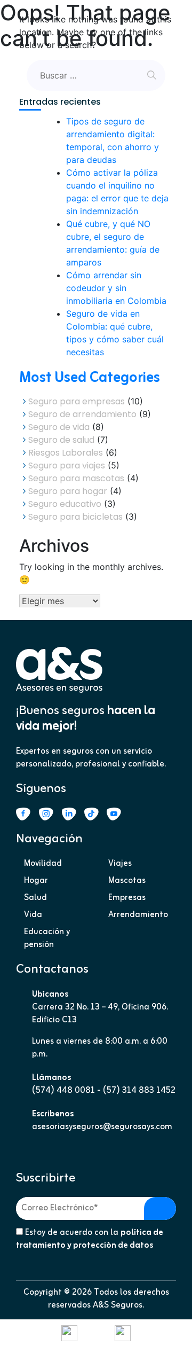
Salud (35, 898)
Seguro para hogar (67, 491)
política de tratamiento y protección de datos (89, 1239)
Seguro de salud (61, 440)
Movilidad (43, 864)
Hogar (36, 881)
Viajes (120, 864)
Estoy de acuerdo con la (89, 1239)
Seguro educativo (64, 504)
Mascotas (127, 881)
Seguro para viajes (66, 465)
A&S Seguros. (118, 1305)
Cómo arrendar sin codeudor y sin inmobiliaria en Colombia (116, 288)
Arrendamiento (138, 915)
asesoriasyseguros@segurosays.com (102, 1127)
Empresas (127, 898)
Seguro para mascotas (76, 478)
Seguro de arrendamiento (82, 414)
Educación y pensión (47, 938)
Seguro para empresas (76, 401)
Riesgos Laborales (65, 453)
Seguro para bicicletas (75, 517)
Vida (33, 915)
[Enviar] (160, 1208)
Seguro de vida (59, 427)
